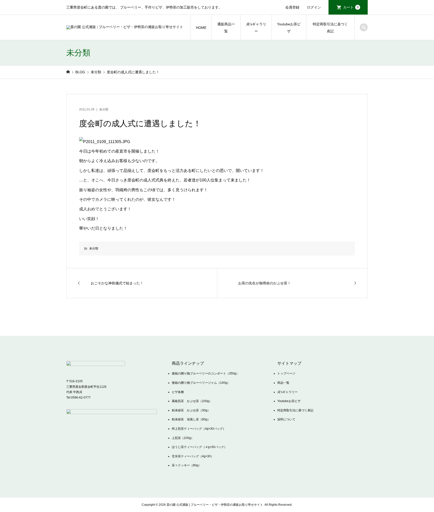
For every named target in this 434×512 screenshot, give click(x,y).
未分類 (103, 109)
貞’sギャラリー (256, 27)
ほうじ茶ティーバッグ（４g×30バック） (199, 447)
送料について (286, 419)
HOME (201, 28)
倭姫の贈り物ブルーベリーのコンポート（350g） (205, 373)
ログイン (314, 7)
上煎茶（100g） (183, 438)
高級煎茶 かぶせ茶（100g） (192, 401)
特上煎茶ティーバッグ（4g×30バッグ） (199, 428)
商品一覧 (283, 383)
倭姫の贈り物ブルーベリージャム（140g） (201, 383)
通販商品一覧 (226, 27)
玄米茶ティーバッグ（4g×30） (193, 456)
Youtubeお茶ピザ (289, 27)
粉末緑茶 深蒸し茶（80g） (191, 419)
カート (351, 7)
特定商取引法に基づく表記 (330, 27)
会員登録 (292, 7)
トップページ (286, 373)
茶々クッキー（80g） (186, 465)
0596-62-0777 (81, 397)
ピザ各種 (178, 392)
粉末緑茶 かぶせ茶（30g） (191, 410)
